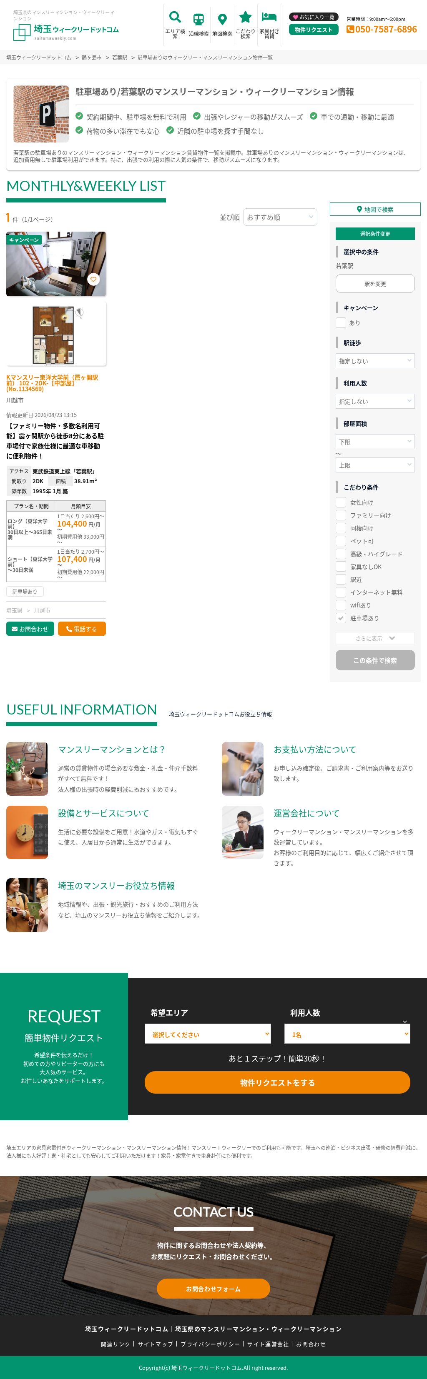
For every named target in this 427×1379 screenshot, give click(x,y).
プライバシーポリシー (210, 1344)
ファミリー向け (370, 515)
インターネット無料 (376, 592)
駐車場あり (364, 618)
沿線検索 (199, 33)
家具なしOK (366, 566)
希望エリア (169, 1012)
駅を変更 (375, 283)
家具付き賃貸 (269, 33)
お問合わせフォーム (213, 1288)
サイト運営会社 (268, 1344)
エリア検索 (175, 33)
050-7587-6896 (386, 28)
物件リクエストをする (277, 1082)
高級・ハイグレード (376, 554)
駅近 (356, 579)
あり (355, 322)
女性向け (362, 502)
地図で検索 (379, 209)
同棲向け (362, 528)
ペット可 (362, 541)
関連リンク (116, 1344)
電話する (85, 629)
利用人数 (305, 1012)
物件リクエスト (314, 29)
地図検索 (222, 33)
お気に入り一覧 (316, 16)
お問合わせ (33, 629)
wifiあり (361, 605)
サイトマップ (156, 1344)
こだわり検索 (246, 33)
